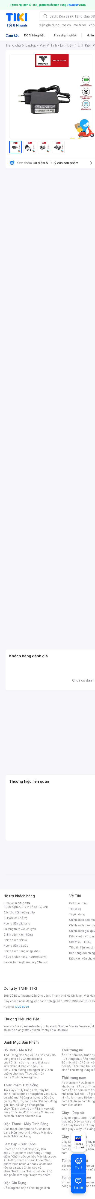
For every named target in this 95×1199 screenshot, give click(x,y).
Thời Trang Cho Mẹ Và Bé (20, 1055)
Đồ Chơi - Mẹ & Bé (17, 1050)
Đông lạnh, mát (31, 1097)
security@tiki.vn (36, 962)
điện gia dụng (49, 25)
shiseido (9, 1030)
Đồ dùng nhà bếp (14, 1188)
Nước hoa (18, 1171)
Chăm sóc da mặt (15, 1149)
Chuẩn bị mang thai (24, 1077)
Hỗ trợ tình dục (36, 1171)
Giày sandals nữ (84, 1121)
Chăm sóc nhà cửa (28, 1116)
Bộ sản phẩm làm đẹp (27, 1173)
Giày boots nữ (77, 1125)
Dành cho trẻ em (23, 1108)
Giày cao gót (70, 1117)
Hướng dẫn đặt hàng (16, 923)
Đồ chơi (45, 1055)
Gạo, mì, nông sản (25, 1101)
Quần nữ (89, 1055)
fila (54, 1030)
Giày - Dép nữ (73, 1113)
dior (19, 1026)
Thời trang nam (74, 1078)
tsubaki (63, 1030)
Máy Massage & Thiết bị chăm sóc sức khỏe (29, 1158)
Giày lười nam (70, 1141)
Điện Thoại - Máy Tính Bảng (25, 1124)
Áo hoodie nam (80, 1090)
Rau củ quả (18, 1094)
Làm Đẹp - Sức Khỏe (19, 1144)
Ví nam (66, 1182)
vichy (45, 1030)
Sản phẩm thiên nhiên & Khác (26, 1162)
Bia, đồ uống (18, 1105)
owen (74, 1026)
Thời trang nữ (72, 1050)
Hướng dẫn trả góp (15, 945)
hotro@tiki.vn (38, 956)
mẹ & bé (80, 25)
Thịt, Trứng (24, 1090)
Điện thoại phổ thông (25, 1132)
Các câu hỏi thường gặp (19, 912)
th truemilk (50, 1026)
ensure (85, 1026)
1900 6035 (22, 1006)
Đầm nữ (76, 1055)
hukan (36, 1030)
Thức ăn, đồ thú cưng (25, 1112)
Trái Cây (9, 1090)
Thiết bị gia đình (39, 1188)
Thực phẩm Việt (38, 1094)
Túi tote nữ (86, 1169)
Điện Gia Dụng (14, 1183)
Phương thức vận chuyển (19, 929)
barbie (63, 1026)
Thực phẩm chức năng (26, 1153)
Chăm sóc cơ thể (23, 1156)
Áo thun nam (70, 1082)
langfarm (24, 1030)
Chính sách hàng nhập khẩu (21, 951)
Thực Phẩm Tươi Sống (20, 1085)
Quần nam (87, 1082)
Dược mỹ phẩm (40, 1175)
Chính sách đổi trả (15, 940)
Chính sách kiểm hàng (18, 934)
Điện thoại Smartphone (18, 1129)
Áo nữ (65, 1055)
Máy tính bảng (21, 1136)
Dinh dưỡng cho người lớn (28, 1070)
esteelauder (32, 1026)
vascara (8, 1026)
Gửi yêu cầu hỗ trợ (15, 918)
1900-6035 (22, 903)
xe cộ (66, 25)
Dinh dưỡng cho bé (24, 1066)
